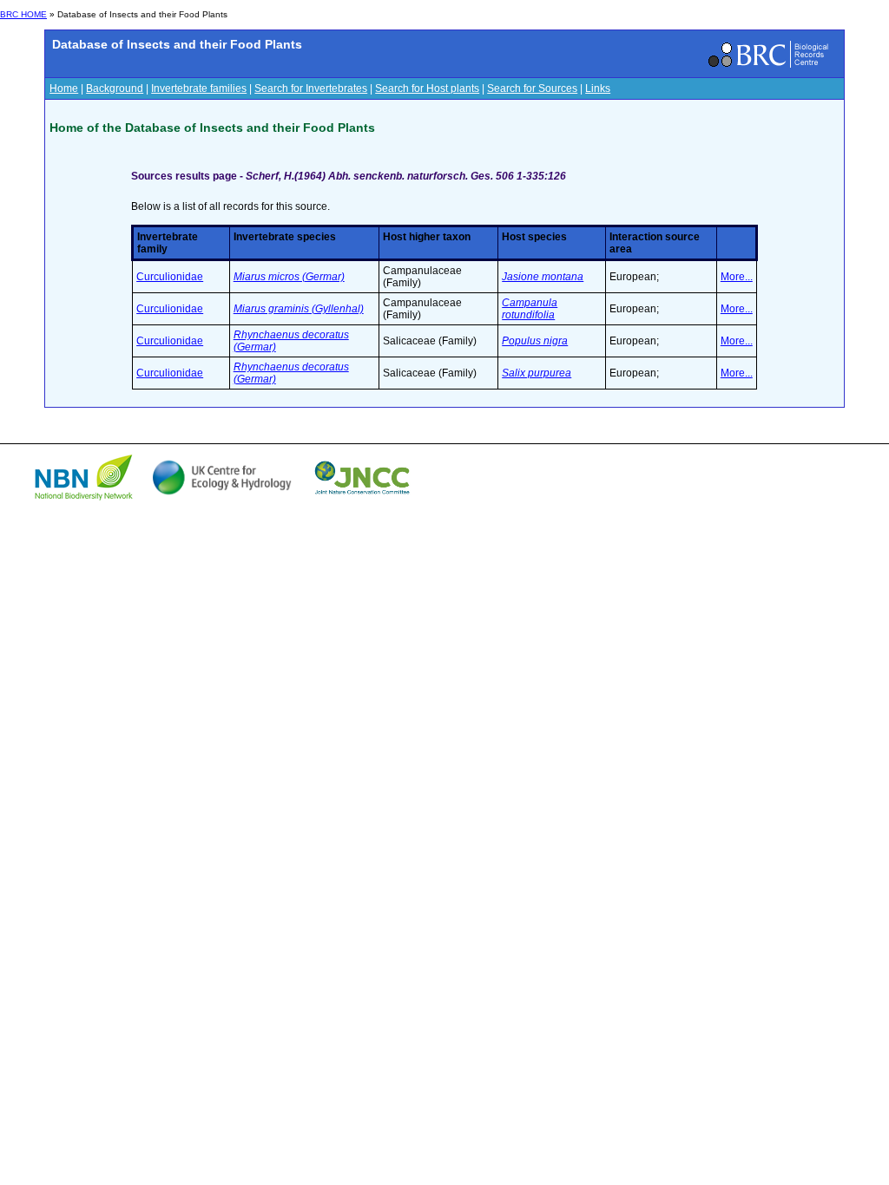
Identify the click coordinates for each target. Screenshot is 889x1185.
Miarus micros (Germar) (289, 277)
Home (63, 88)
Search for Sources (532, 88)
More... (737, 277)
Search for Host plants (427, 88)
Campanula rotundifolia (529, 309)
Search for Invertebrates (310, 88)
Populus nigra (535, 341)
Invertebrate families (199, 88)
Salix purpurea (536, 373)
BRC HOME (23, 14)
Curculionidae (169, 277)
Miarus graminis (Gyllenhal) (299, 309)
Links (597, 88)
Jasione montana (542, 277)
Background (114, 88)
